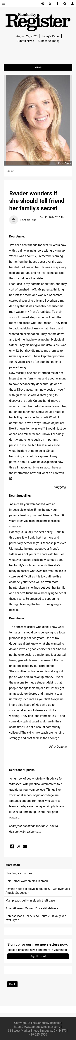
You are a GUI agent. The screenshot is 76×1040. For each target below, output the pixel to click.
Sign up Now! (38, 956)
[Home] (42, 3)
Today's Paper (50, 36)
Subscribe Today (49, 41)
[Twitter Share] (18, 846)
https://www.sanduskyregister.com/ (37, 1027)
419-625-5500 (38, 1034)
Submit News (25, 41)
